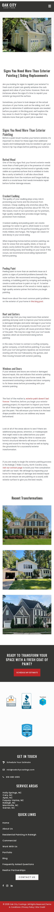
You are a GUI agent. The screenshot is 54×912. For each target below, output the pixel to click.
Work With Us (9, 846)
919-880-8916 (13, 777)
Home (5, 822)
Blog (4, 858)
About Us (7, 828)
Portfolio (7, 852)
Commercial (9, 840)
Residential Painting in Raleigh (19, 834)
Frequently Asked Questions (18, 864)
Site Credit (40, 907)
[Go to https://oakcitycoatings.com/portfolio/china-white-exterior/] (27, 570)
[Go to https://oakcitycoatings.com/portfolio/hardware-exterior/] (27, 525)
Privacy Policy (28, 907)
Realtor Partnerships (13, 870)
